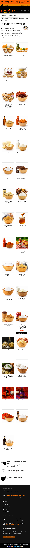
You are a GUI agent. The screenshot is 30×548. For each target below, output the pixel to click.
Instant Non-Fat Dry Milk (22, 299)
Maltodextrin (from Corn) (8, 275)
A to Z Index (6, 509)
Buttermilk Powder (21, 152)
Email (22, 5)
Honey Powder (22, 225)
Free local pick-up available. (12, 524)
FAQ (4, 508)
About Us (5, 504)
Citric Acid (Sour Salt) (8, 177)
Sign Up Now (9, 537)
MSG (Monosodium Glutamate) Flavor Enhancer (8, 300)
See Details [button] (21, 2)
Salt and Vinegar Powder (8, 350)
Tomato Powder (8, 424)
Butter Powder (8, 152)
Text (27, 5)
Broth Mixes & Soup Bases (21, 80)
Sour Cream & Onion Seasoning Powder (8, 376)
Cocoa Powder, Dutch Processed (21, 177)
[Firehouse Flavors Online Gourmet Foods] (8, 10)
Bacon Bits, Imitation (22, 105)
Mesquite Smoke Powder (22, 275)
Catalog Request (7, 506)
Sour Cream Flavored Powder (22, 376)
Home (2, 15)
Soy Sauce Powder (8, 400)
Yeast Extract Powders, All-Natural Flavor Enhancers (8, 106)
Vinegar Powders (8, 80)
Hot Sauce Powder (8, 250)
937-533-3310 (15, 491)
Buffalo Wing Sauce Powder (22, 129)
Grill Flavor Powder (21, 201)
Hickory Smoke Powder (8, 226)
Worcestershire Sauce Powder (8, 449)
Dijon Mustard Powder (8, 202)
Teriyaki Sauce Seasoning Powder (21, 401)
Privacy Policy (6, 511)
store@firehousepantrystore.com (15, 495)
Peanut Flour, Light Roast (8, 325)
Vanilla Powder (22, 424)
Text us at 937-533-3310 (13, 472)
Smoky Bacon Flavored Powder (22, 350)
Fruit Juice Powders (21, 56)
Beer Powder (8, 128)
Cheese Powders (8, 55)
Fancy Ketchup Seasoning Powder (22, 251)
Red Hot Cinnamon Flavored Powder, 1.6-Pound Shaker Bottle (22, 326)
